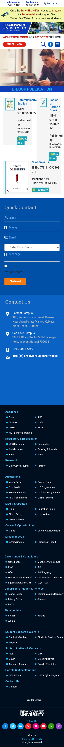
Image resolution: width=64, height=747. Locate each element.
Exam (12, 417)
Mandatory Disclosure (49, 562)
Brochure (51, 3)
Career (12, 530)
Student (12, 615)
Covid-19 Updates (47, 664)
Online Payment (46, 497)
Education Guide (46, 509)
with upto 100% (38, 14)
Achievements (16, 542)
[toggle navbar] (57, 44)
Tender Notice (15, 594)
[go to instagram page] (59, 726)
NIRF (40, 454)
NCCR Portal (15, 675)
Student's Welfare (18, 637)
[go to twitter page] (13, 726)
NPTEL (12, 427)
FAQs (11, 604)
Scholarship (15, 487)
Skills (40, 427)
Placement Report (47, 542)
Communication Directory (50, 594)
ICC (39, 567)
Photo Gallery (16, 514)
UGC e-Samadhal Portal (20, 577)
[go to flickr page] (36, 726)
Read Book (22, 140)
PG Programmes (17, 492)
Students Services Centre (50, 637)
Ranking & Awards (47, 449)
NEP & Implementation (20, 432)
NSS (11, 653)
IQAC (10, 567)
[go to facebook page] (5, 726)
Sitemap (42, 599)
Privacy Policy (15, 599)
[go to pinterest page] (28, 726)
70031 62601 (13, 5)
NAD (40, 422)
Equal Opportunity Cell (19, 582)
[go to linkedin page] (20, 726)
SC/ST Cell (43, 582)
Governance (14, 562)
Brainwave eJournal (19, 465)
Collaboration (16, 449)
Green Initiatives (46, 659)
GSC (10, 572)
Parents (41, 615)
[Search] (43, 44)
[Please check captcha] (6, 266)
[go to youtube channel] (43, 726)
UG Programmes (46, 487)
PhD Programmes (18, 497)
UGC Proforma (16, 444)
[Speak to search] (50, 44)
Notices (13, 422)
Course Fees (44, 482)
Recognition (44, 444)
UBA (40, 653)
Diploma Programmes (49, 492)
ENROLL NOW (14, 44)
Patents (42, 465)
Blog (11, 509)
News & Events (16, 519)
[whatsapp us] (51, 726)
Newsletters (44, 514)
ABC (40, 417)
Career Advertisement (49, 530)
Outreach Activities (18, 664)
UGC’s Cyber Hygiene (48, 675)
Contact (13, 686)
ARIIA (12, 454)
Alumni (11, 621)
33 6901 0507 (32, 5)
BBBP (12, 659)
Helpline (13, 642)
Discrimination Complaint (50, 577)
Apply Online (15, 482)
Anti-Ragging (44, 572)
